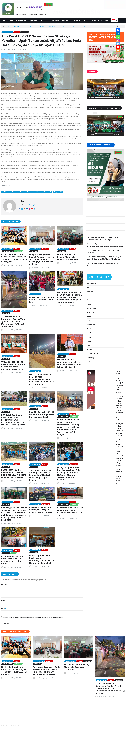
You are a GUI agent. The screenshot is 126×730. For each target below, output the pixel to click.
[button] (105, 89)
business (90, 296)
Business (90, 292)
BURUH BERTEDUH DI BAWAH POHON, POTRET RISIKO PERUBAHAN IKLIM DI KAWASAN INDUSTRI (13, 474)
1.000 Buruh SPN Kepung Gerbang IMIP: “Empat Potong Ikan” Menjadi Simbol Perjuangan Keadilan (41, 475)
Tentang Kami (7, 714)
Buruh (13, 192)
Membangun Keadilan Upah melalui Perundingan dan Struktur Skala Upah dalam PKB (42, 559)
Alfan (33, 305)
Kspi (38, 192)
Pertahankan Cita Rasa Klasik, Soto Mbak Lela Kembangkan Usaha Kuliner (12, 560)
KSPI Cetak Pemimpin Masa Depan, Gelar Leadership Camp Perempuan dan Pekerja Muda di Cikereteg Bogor (13, 420)
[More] (118, 50)
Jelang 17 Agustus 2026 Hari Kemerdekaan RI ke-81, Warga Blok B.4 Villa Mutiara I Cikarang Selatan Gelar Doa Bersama (69, 473)
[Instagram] (118, 40)
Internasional (21, 20)
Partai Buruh (47, 192)
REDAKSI (89, 349)
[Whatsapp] (118, 37)
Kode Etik (6, 719)
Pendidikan (66, 20)
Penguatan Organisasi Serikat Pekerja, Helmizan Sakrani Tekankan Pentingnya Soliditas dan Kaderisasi (41, 259)
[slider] (104, 97)
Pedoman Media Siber (10, 721)
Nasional (33, 20)
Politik (89, 337)
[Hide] (119, 54)
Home (4, 27)
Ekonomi (77, 20)
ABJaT (6, 192)
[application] (105, 89)
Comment (4, 584)
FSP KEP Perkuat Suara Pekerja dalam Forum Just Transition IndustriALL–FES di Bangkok (14, 258)
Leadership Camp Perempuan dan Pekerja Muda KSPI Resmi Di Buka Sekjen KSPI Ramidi (69, 363)
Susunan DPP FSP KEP (94, 354)
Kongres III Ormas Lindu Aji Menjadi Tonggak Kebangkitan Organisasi (40, 509)
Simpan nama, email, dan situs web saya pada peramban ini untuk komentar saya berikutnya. (33, 617)
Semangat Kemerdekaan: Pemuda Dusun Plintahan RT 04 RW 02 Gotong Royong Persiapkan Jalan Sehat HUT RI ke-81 (69, 297)
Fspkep (31, 192)
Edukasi (22, 192)
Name (3, 600)
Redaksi (5, 717)
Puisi (88, 345)
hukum (89, 304)
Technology (91, 358)
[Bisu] (118, 97)
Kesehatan (90, 312)
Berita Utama (8, 20)
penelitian (90, 333)
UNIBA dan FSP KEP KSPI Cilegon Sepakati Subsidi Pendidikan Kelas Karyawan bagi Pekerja (13, 365)
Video (107, 20)
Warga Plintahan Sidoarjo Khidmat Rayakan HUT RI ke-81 (41, 299)
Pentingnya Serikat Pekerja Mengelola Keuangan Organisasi (67, 256)
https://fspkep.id (30, 205)
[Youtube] (118, 47)
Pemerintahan (54, 20)
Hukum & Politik (96, 20)
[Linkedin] (118, 33)
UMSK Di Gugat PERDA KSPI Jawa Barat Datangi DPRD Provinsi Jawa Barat (42, 414)
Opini (85, 20)
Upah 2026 (59, 192)
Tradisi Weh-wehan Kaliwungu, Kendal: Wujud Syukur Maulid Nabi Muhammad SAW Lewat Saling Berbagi (14, 321)
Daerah (43, 20)
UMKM (89, 362)
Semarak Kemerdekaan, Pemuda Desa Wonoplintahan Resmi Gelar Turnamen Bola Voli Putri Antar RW (41, 379)
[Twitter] (118, 43)
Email (3, 608)
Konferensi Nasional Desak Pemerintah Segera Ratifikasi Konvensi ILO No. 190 (70, 511)
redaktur (7, 49)
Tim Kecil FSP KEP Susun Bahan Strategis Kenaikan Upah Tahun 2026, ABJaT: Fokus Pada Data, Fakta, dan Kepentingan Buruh (46, 27)
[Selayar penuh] (121, 97)
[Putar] (89, 97)
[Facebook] (118, 30)
